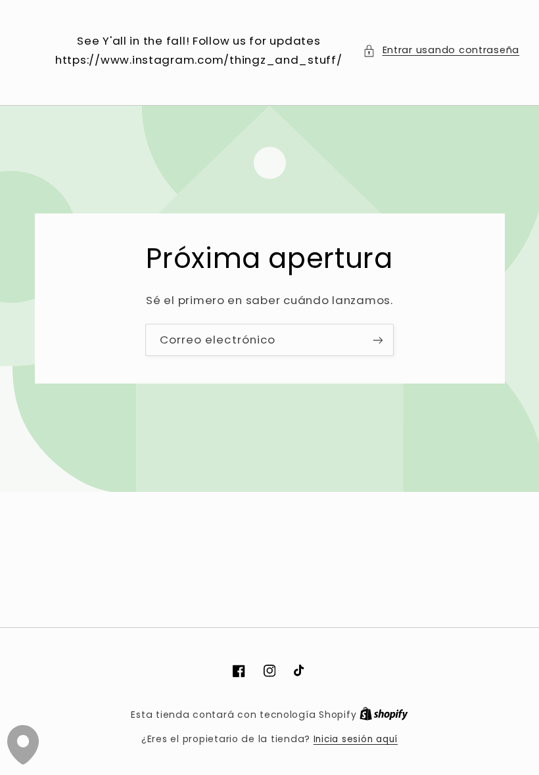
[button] (441, 50)
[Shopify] (384, 715)
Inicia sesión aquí (356, 739)
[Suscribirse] (378, 340)
